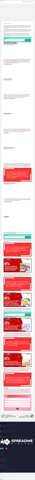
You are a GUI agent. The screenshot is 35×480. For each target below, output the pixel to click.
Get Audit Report (27, 40)
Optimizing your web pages (8, 94)
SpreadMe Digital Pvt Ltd (9, 469)
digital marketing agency (14, 29)
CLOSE (1, 479)
